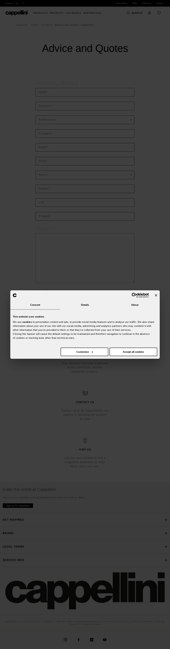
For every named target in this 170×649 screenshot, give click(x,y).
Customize (82, 351)
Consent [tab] (35, 304)
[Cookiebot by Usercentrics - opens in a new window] (134, 295)
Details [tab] (85, 304)
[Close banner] (156, 295)
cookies (27, 322)
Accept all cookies (133, 351)
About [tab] (134, 304)
